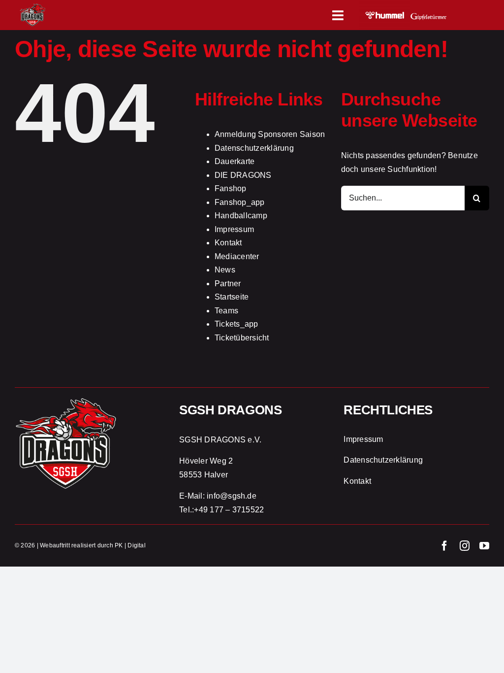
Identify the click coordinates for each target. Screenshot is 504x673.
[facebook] (444, 546)
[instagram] (465, 546)
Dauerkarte (234, 161)
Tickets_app (236, 324)
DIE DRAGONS (243, 175)
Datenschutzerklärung (254, 148)
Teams (226, 310)
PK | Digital (130, 545)
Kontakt (228, 242)
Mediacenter (237, 256)
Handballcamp (241, 215)
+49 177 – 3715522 (229, 509)
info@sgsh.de (231, 496)
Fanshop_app (240, 202)
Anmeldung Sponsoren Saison (270, 134)
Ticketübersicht (242, 338)
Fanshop (231, 188)
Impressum (234, 229)
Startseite (232, 297)
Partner (228, 283)
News (225, 270)
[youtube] (484, 546)
